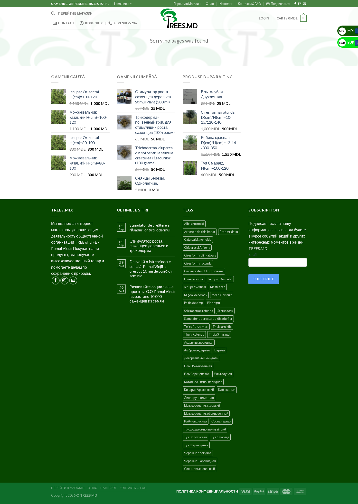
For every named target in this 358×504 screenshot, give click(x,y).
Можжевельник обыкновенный (206, 413)
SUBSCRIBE (264, 279)
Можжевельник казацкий (202, 405)
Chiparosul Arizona (197, 247)
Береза (219, 350)
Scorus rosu (225, 311)
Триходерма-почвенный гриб (205, 429)
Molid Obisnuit (222, 295)
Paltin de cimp (193, 303)
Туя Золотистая (195, 437)
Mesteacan (217, 287)
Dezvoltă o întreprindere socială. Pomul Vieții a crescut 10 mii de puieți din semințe (151, 268)
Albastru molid (194, 224)
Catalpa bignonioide (197, 239)
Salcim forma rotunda (198, 311)
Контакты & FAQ (249, 4)
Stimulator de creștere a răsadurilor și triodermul (150, 227)
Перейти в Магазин (186, 4)
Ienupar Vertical (195, 287)
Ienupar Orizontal (220, 279)
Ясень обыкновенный (199, 469)
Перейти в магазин (75, 13)
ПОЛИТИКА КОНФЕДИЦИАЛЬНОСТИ (207, 491)
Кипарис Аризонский (199, 390)
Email (252, 254)
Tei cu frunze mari (196, 327)
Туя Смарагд (220, 437)
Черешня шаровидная (200, 461)
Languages (121, 4)
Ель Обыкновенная (198, 366)
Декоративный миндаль (201, 358)
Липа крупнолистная (199, 398)
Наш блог (226, 4)
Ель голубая (223, 374)
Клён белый (226, 390)
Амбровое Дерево (197, 350)
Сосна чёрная (221, 421)
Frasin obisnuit (194, 279)
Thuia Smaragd (219, 334)
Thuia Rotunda (194, 334)
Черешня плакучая (197, 453)
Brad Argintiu (229, 232)
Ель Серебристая (196, 374)
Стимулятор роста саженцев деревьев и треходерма (149, 246)
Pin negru (213, 303)
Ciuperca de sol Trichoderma (204, 271)
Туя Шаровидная (196, 445)
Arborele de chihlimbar (199, 232)
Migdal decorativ (195, 295)
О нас (210, 4)
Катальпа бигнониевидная (203, 382)
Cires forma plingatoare (200, 255)
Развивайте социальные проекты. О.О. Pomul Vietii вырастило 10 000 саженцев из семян (152, 293)
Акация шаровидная (198, 342)
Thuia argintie (222, 327)
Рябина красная (195, 421)
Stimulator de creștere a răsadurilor (208, 319)
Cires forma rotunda (198, 263)
